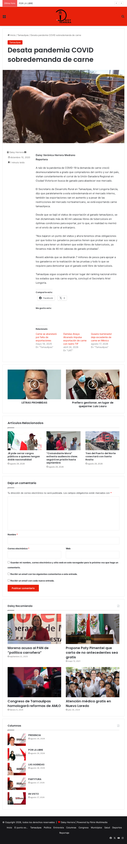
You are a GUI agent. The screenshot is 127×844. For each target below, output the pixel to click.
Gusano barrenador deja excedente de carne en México (101, 337)
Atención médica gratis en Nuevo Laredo (88, 703)
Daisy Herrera (16, 152)
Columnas (71, 827)
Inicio (13, 35)
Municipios (96, 827)
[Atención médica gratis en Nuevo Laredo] (92, 682)
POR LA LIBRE (26, 3)
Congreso (84, 827)
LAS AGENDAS (36, 764)
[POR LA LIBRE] (17, 754)
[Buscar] (123, 17)
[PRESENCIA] (17, 740)
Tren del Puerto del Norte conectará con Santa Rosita (100, 456)
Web (68, 548)
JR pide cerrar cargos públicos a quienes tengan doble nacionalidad (24, 456)
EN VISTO (33, 794)
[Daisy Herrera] (63, 16)
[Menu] (4, 17)
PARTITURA (34, 779)
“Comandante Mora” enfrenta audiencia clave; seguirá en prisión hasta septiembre (62, 458)
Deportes (117, 827)
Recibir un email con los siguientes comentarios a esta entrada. (44, 574)
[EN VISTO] (17, 798)
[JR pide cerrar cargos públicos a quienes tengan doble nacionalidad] (25, 440)
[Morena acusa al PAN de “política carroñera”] (34, 629)
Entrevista (58, 827)
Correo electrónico (18, 548)
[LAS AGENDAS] (17, 769)
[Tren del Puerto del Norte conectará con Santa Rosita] (102, 440)
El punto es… (21, 827)
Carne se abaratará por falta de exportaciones (46, 337)
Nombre (13, 534)
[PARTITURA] (17, 784)
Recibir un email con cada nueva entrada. (32, 580)
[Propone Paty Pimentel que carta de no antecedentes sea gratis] (92, 629)
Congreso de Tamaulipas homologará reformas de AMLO (34, 703)
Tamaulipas (23, 35)
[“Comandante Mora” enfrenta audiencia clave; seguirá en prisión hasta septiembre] (63, 440)
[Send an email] (25, 152)
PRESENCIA (34, 735)
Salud (107, 827)
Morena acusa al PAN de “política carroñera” (28, 650)
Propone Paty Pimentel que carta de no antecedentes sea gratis (92, 652)
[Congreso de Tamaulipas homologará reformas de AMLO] (34, 682)
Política (47, 827)
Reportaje (64, 832)
